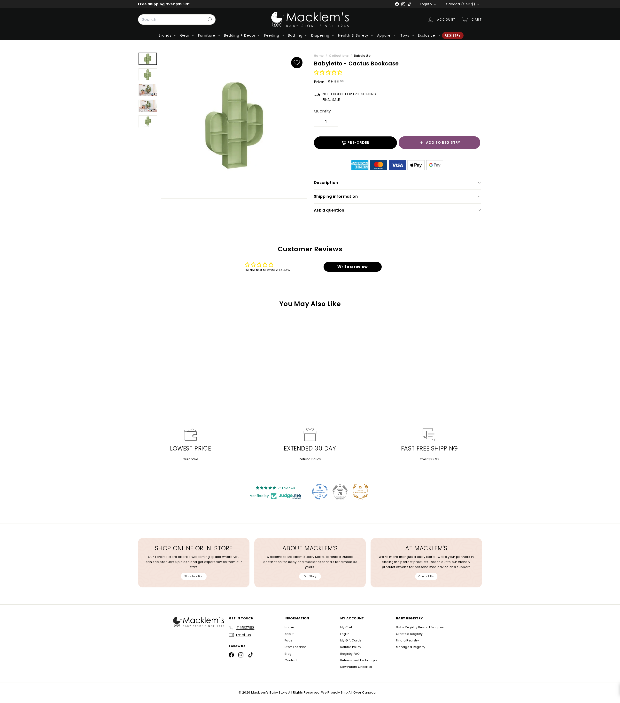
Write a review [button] (352, 266)
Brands (166, 35)
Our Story (310, 576)
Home (319, 55)
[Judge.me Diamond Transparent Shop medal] (320, 491)
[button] (328, 73)
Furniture (207, 35)
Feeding (272, 35)
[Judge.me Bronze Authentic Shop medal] (360, 491)
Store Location (193, 576)
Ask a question (329, 210)
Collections (339, 55)
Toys (405, 35)
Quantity (322, 111)
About (289, 634)
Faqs (288, 640)
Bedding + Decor (240, 35)
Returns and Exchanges (358, 660)
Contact (291, 660)
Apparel (385, 35)
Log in (344, 634)
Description (326, 182)
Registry (453, 35)
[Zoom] (234, 125)
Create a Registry (409, 634)
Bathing (296, 35)
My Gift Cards (350, 640)
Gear (185, 35)
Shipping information (336, 196)
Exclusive (427, 35)
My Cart (346, 627)
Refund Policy (310, 459)
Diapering (321, 35)
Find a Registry (407, 640)
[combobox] (177, 19)
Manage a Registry (411, 647)
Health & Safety (354, 35)
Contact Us (426, 576)
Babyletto (362, 55)
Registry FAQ (349, 654)
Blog (288, 654)
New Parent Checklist (356, 667)
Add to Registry (443, 142)
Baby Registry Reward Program (420, 627)
